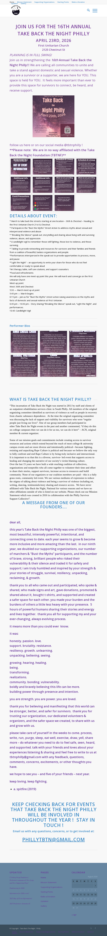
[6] (43, 185)
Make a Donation (78, 2)
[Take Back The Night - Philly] (16, 10)
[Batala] (53, 342)
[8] (86, 185)
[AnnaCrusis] (24, 342)
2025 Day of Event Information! (21, 898)
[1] (20, 167)
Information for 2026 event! (19, 893)
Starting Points (63, 2)
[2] (43, 167)
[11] (64, 203)
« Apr (74, 914)
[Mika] (82, 366)
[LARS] (53, 366)
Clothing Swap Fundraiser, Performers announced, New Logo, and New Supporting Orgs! (22, 880)
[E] (82, 342)
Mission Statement (48, 882)
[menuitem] (44, 2)
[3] (64, 167)
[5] (20, 185)
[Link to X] (91, 928)
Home (43, 877)
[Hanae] (24, 366)
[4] (86, 167)
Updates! (14, 3)
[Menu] (93, 10)
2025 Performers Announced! (20, 903)
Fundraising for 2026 (17, 888)
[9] (20, 203)
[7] (64, 185)
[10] (43, 203)
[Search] (87, 10)
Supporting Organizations (44, 2)
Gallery (23, 3)
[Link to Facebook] (95, 928)
